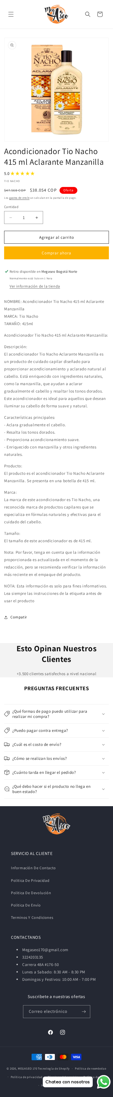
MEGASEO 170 (27, 1068)
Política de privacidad (27, 1077)
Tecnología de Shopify (54, 1068)
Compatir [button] (18, 617)
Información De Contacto (33, 867)
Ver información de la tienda (35, 286)
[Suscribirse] (84, 1011)
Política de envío (95, 1077)
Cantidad (11, 206)
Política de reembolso (90, 1068)
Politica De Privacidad (30, 880)
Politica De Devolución (31, 892)
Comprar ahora (56, 252)
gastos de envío (19, 198)
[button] (11, 14)
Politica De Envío (26, 905)
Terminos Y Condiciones (32, 917)
